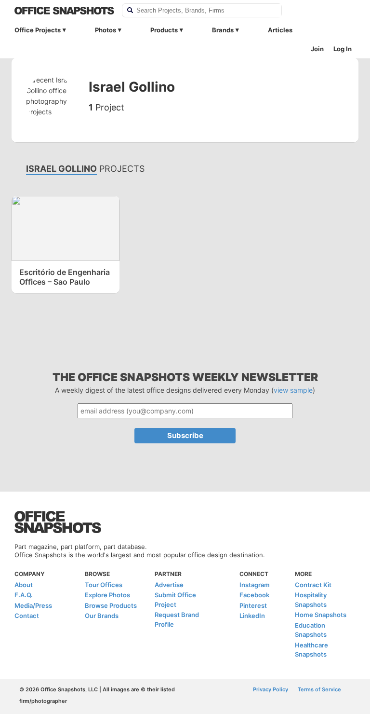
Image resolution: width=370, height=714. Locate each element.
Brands (223, 30)
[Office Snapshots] (64, 10)
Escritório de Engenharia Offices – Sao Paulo (64, 277)
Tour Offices (103, 585)
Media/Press (33, 605)
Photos (105, 30)
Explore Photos (107, 595)
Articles (280, 30)
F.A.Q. (23, 595)
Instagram (254, 585)
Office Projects (37, 30)
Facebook (254, 595)
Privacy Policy (270, 689)
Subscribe (185, 435)
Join (317, 49)
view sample (293, 390)
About (23, 585)
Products (164, 30)
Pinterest (253, 605)
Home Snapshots (320, 614)
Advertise (169, 585)
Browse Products (111, 605)
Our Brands (102, 615)
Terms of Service (319, 689)
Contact (26, 615)
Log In (342, 49)
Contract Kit (313, 585)
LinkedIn (252, 615)
